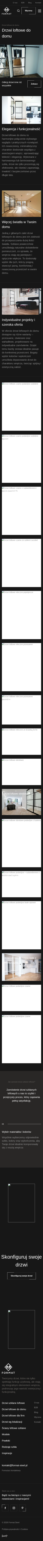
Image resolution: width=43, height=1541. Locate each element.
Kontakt (38, 3)
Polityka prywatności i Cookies (15, 1529)
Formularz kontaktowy (11, 1470)
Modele (6, 1434)
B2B (22, 3)
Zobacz (34, 84)
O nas (15, 3)
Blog (30, 3)
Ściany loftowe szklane (14, 1428)
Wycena (28, 11)
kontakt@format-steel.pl (14, 1465)
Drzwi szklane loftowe (13, 1403)
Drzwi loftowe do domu (14, 1409)
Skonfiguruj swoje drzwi (21, 1276)
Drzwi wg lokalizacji (12, 1422)
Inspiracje (7, 1453)
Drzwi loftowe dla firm (13, 1415)
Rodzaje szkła (9, 1447)
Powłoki (6, 1440)
